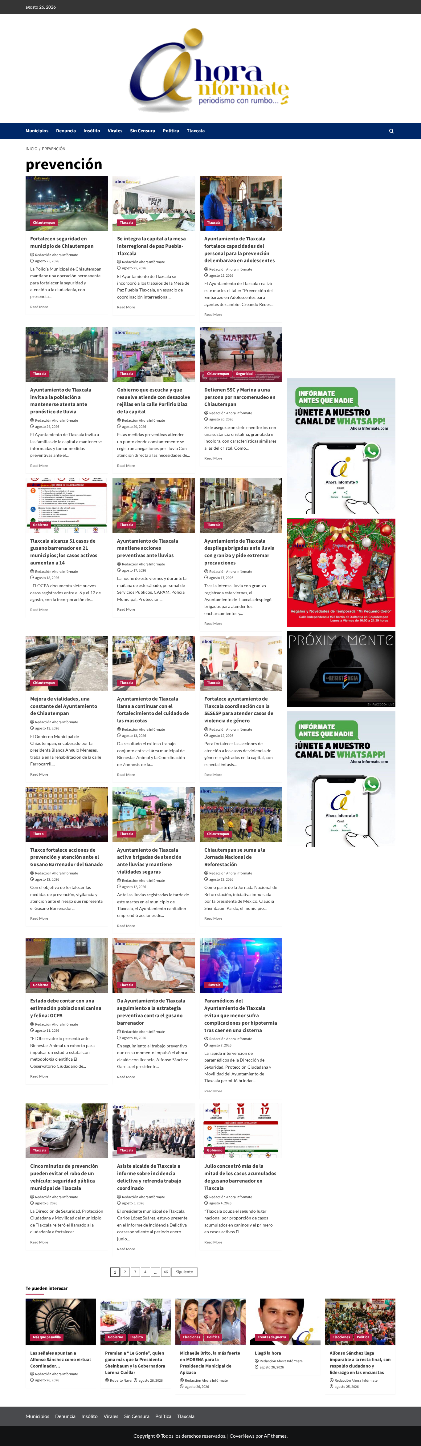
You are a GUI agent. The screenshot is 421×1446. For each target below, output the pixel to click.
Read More (39, 306)
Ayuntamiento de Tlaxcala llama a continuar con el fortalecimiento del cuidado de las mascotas (153, 710)
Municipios (37, 130)
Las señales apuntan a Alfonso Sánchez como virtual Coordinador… (60, 1359)
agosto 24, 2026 (47, 426)
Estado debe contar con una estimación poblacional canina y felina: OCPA (65, 1008)
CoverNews (242, 1436)
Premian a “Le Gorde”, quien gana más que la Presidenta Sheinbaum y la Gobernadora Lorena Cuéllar (135, 1363)
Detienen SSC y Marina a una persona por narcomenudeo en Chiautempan (240, 397)
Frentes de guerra (272, 1337)
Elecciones (191, 1337)
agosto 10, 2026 (134, 1038)
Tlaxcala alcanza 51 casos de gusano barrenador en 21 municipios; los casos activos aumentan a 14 (63, 552)
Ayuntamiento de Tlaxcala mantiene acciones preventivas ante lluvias (147, 548)
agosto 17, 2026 (134, 570)
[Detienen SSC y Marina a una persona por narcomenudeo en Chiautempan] (241, 354)
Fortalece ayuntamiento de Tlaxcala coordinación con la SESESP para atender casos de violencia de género (238, 710)
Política (171, 130)
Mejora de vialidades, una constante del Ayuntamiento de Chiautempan (63, 706)
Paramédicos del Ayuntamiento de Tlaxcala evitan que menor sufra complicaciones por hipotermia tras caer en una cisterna (240, 1015)
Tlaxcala (196, 130)
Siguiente (184, 1272)
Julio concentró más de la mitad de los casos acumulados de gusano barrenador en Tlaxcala (240, 1177)
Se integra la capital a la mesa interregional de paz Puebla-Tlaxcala (151, 246)
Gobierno (40, 525)
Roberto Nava (121, 1380)
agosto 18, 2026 (47, 577)
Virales (115, 130)
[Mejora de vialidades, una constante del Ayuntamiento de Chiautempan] (67, 663)
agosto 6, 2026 (46, 1203)
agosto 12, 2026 (221, 735)
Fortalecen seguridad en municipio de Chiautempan (62, 242)
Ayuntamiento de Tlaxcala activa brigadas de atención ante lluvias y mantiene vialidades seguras (149, 861)
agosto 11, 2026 (47, 1030)
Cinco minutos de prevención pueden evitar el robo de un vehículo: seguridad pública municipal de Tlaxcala (64, 1177)
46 (166, 1272)
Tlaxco (38, 834)
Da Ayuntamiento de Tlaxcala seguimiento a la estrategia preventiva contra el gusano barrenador (151, 1011)
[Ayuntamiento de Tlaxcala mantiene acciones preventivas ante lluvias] (153, 505)
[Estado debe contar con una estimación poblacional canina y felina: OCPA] (67, 965)
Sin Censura (142, 130)
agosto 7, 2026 (220, 1045)
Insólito (92, 130)
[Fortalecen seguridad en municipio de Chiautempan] (67, 203)
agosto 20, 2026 (134, 426)
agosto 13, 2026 (47, 728)
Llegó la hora (268, 1353)
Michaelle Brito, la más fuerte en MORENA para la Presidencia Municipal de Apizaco (210, 1363)
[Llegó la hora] (285, 1322)
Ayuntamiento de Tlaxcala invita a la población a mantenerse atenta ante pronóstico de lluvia (60, 401)
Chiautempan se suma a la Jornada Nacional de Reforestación (234, 857)
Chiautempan (44, 222)
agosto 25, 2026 (47, 261)
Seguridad (244, 373)
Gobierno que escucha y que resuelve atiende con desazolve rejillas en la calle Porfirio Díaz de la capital (153, 401)
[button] (391, 131)
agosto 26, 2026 (47, 1380)
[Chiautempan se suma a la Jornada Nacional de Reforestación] (241, 814)
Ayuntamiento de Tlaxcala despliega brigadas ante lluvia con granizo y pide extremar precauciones (239, 552)
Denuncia (66, 130)
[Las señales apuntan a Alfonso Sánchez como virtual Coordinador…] (61, 1322)
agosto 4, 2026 (220, 1203)
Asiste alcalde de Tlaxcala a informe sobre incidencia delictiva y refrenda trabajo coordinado (149, 1177)
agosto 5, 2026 (133, 1203)
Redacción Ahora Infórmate (56, 255)
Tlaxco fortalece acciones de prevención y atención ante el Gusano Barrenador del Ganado (66, 857)
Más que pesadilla (47, 1337)
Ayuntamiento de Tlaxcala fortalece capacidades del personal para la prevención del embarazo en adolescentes (239, 249)
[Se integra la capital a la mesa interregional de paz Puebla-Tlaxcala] (153, 203)
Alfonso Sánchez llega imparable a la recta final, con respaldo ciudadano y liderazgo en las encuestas (360, 1363)
